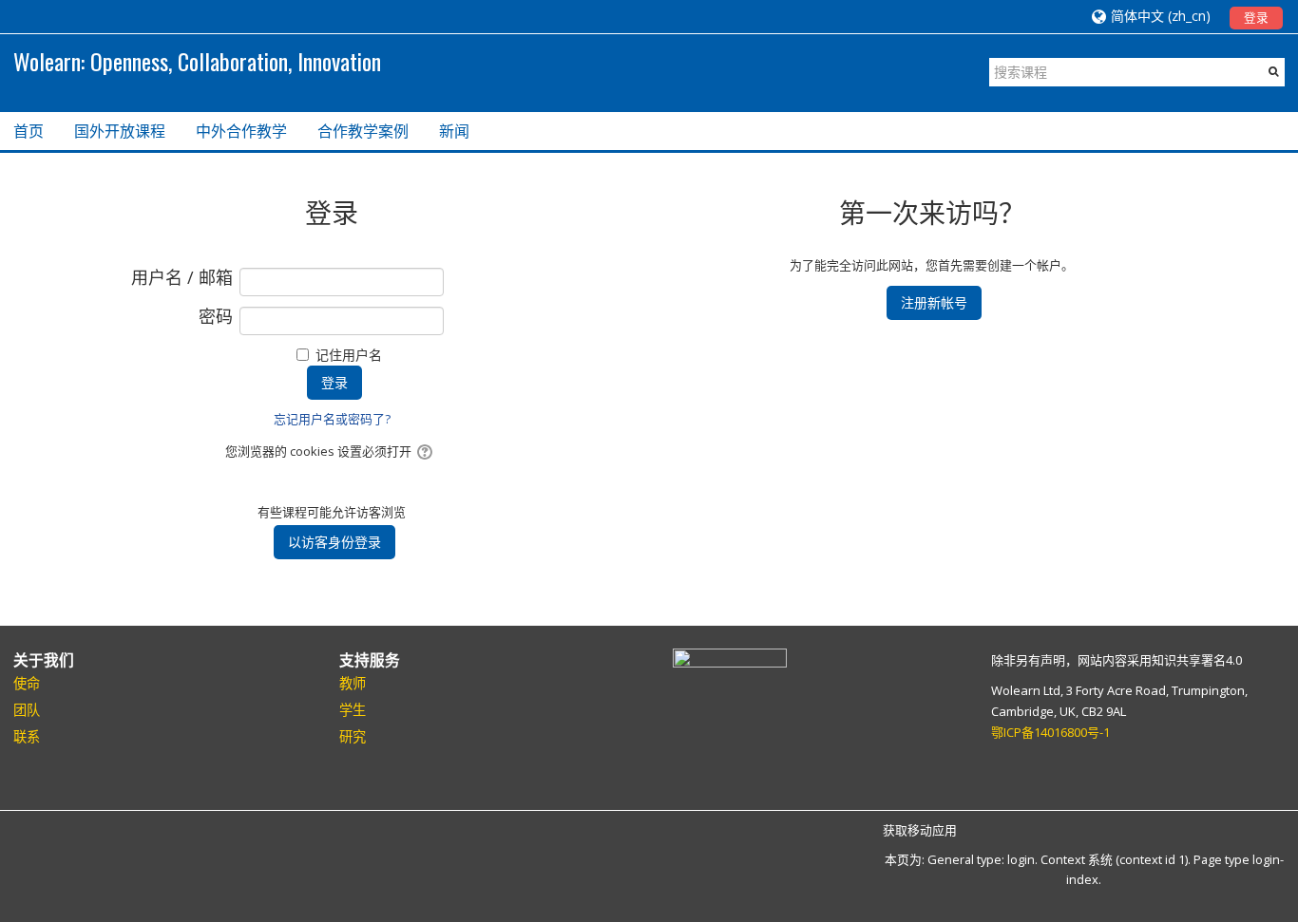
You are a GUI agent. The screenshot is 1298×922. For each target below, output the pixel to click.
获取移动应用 (920, 829)
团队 (26, 710)
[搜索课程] (1274, 71)
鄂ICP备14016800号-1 (1050, 732)
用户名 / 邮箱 (182, 278)
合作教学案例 (363, 131)
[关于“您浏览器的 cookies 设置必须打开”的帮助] (426, 451)
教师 (352, 683)
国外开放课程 (119, 131)
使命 (26, 683)
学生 (352, 710)
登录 (1256, 17)
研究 (352, 736)
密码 (216, 317)
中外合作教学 (241, 131)
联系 (26, 736)
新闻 (454, 131)
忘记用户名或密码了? (332, 418)
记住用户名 (348, 355)
